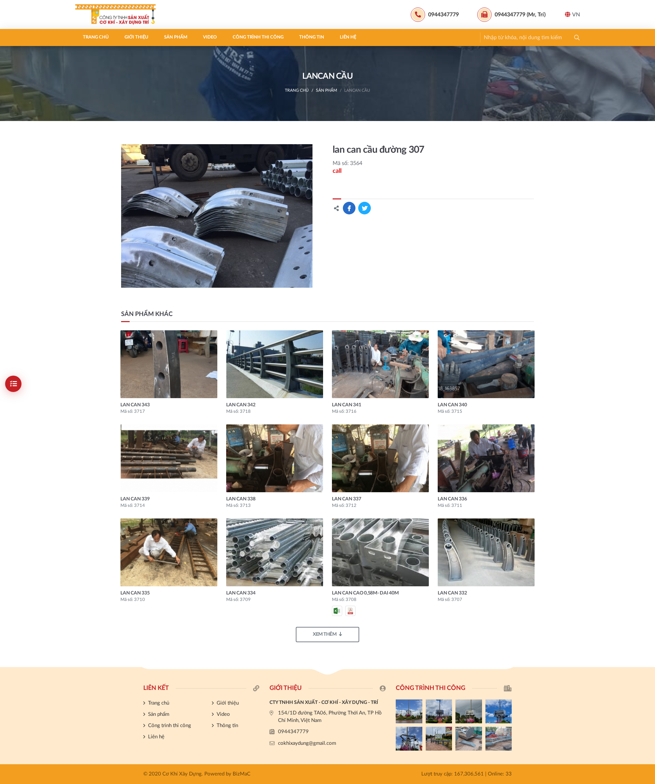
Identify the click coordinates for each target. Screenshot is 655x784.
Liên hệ (348, 37)
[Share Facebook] (349, 208)
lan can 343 (134, 405)
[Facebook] (646, 544)
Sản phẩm (175, 37)
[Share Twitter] (364, 208)
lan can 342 (240, 405)
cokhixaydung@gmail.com (307, 743)
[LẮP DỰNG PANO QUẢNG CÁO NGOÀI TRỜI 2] (498, 711)
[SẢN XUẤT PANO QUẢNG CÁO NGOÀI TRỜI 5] (409, 711)
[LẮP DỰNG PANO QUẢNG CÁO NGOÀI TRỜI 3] (468, 711)
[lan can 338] (274, 458)
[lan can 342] (274, 364)
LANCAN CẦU (357, 90)
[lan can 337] (380, 458)
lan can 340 (452, 405)
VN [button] (576, 14)
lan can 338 (240, 499)
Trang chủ (96, 37)
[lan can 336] (486, 458)
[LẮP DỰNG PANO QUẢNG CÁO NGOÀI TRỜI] (439, 739)
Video (210, 37)
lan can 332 (452, 593)
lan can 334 (240, 593)
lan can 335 (134, 593)
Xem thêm (324, 634)
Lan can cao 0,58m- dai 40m (365, 593)
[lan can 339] (168, 458)
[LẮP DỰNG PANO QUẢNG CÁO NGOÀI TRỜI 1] (409, 739)
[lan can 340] (486, 364)
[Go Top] (646, 567)
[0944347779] (646, 533)
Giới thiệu (136, 37)
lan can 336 (452, 499)
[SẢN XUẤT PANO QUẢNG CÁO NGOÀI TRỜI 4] (439, 711)
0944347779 (293, 731)
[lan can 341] (380, 364)
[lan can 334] (274, 552)
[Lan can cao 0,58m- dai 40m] (380, 552)
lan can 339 (134, 499)
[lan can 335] (168, 552)
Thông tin (311, 37)
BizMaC (241, 774)
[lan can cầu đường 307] (216, 215)
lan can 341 (346, 405)
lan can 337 (346, 499)
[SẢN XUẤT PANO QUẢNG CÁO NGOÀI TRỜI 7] (468, 739)
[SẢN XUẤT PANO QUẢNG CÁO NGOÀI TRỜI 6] (498, 739)
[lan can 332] (486, 552)
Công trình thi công (258, 37)
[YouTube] (646, 556)
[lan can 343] (168, 364)
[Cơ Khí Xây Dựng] (117, 14)
